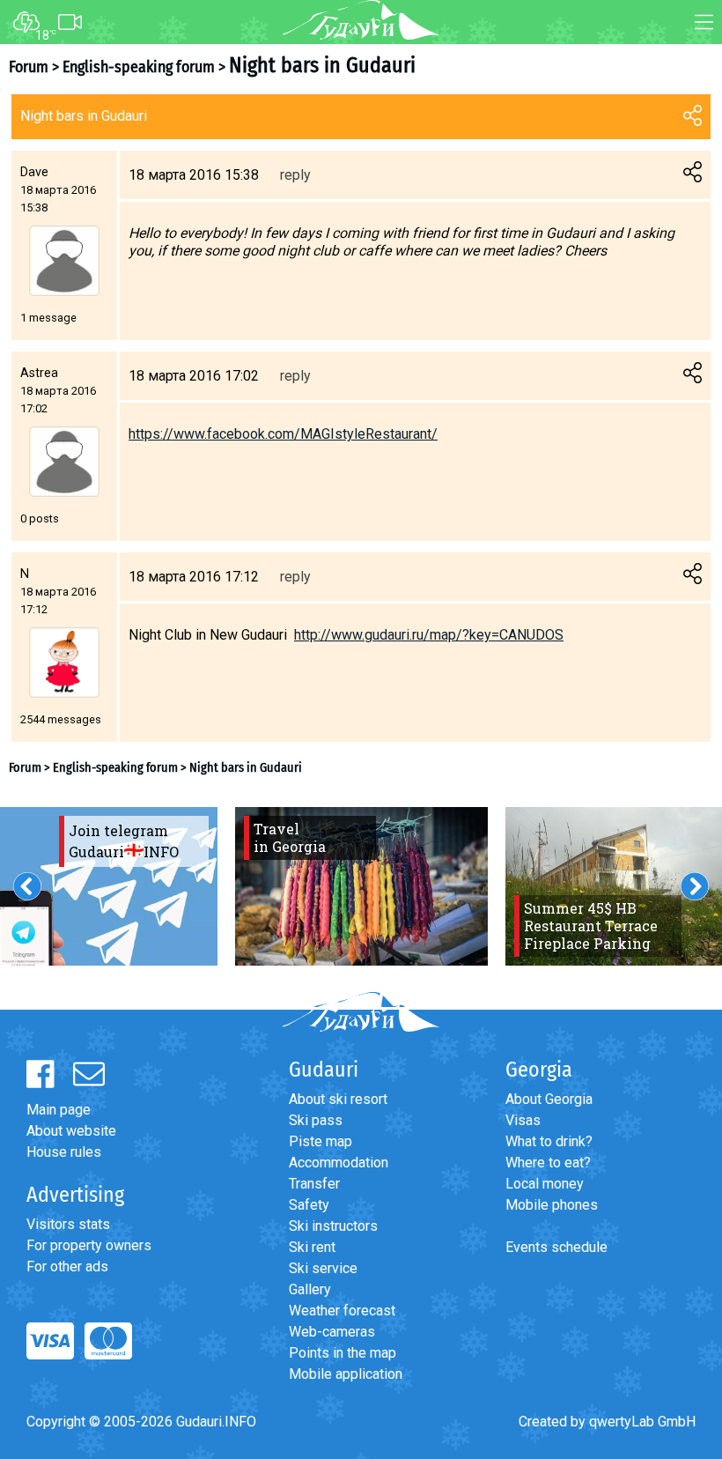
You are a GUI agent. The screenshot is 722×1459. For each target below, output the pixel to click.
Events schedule (556, 1247)
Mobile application (345, 1374)
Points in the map (342, 1352)
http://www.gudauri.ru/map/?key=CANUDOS (429, 634)
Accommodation (338, 1162)
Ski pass (316, 1120)
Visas (523, 1120)
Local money (544, 1183)
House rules (63, 1152)
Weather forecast (342, 1310)
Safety (309, 1204)
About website (71, 1130)
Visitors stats (68, 1224)
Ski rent (312, 1247)
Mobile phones (551, 1204)
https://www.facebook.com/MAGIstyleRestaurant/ (283, 434)
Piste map (320, 1141)
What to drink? (549, 1141)
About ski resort (338, 1099)
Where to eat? (548, 1162)
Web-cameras (332, 1331)
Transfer (314, 1183)
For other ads (67, 1266)
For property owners (88, 1245)
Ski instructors (333, 1226)
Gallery (310, 1289)
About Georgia (549, 1099)
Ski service (323, 1268)
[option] (361, 886)
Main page (58, 1109)
